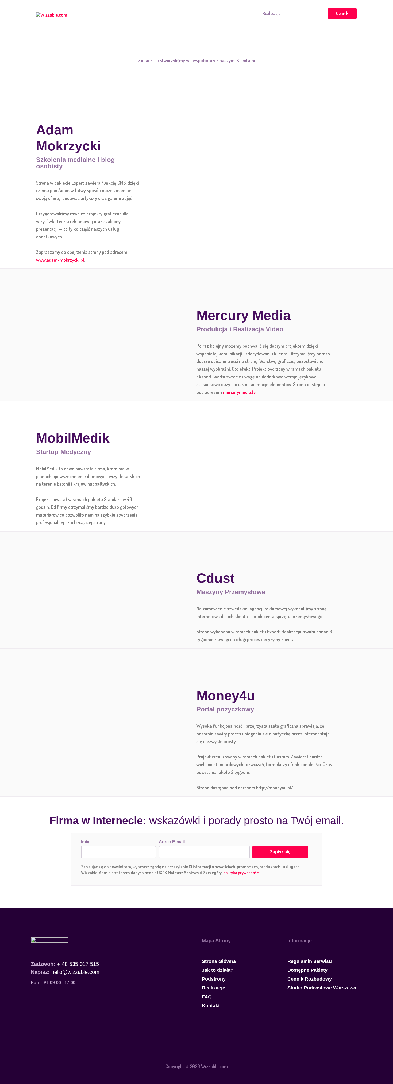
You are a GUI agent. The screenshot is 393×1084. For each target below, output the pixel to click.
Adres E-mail (172, 841)
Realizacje (271, 13)
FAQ (292, 13)
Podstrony (245, 13)
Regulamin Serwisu (309, 961)
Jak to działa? (214, 13)
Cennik (342, 13)
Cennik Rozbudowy (309, 979)
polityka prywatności (241, 872)
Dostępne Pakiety (307, 970)
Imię (85, 841)
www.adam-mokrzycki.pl (60, 260)
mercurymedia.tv (239, 392)
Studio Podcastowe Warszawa (321, 987)
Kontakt (312, 13)
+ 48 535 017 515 (78, 964)
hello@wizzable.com (75, 972)
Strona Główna (180, 13)
